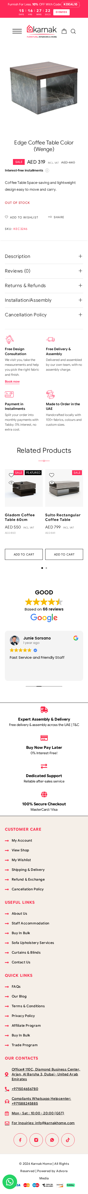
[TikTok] (68, 1140)
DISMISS (61, 12)
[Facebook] (20, 1140)
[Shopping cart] (64, 32)
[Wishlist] (11, 475)
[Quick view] (11, 482)
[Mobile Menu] (17, 31)
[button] (24, 554)
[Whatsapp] (52, 1140)
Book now (12, 381)
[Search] (73, 31)
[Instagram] (36, 1140)
